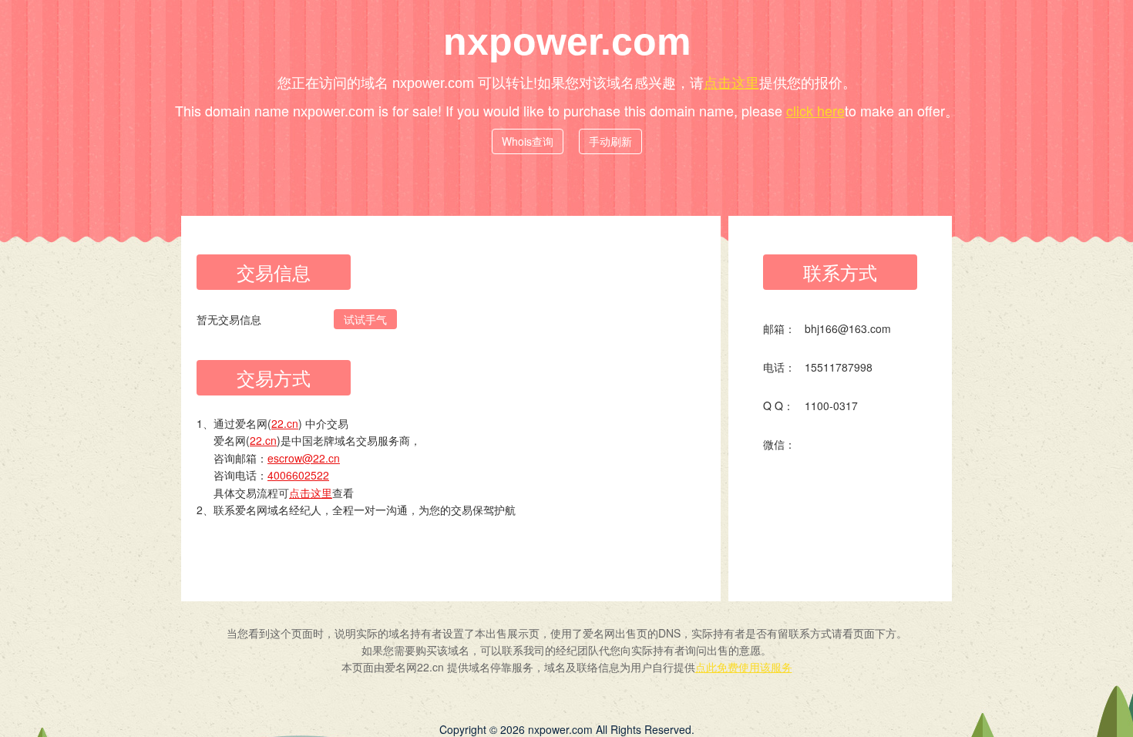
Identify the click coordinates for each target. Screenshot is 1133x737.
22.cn (284, 423)
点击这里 (731, 82)
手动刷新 (610, 141)
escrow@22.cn (303, 458)
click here (815, 110)
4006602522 (298, 475)
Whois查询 (527, 141)
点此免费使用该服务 (743, 667)
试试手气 (365, 319)
